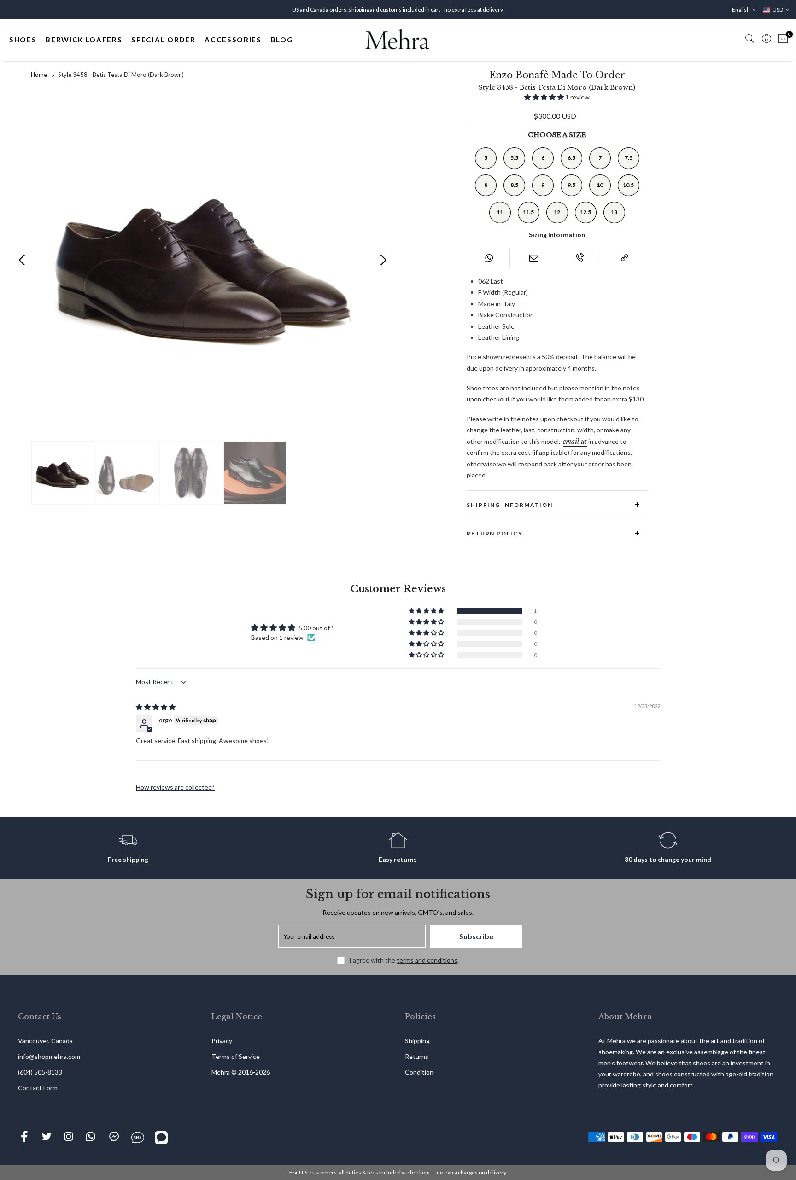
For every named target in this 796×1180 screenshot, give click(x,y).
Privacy (221, 1041)
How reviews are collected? (175, 787)
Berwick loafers (84, 39)
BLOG (282, 39)
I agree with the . (404, 960)
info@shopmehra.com (49, 1056)
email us (575, 441)
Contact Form (38, 1088)
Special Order (163, 39)
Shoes (22, 39)
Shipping (417, 1041)
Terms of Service (235, 1056)
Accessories (233, 39)
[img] (156, 707)
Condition (419, 1072)
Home (39, 74)
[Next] (383, 259)
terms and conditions (427, 960)
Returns (416, 1056)
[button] (544, 97)
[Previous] (22, 259)
